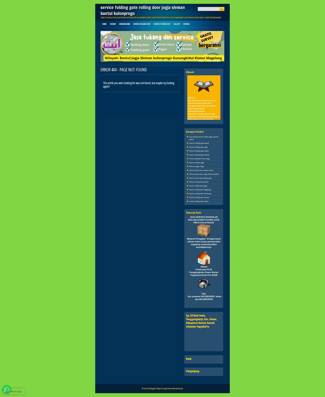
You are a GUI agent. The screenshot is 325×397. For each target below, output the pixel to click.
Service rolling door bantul (198, 182)
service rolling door (141, 24)
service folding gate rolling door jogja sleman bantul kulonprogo (143, 10)
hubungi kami (124, 24)
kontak (186, 24)
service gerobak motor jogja (199, 159)
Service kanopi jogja (196, 163)
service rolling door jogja (198, 186)
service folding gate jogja (198, 147)
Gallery (177, 24)
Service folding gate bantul (199, 143)
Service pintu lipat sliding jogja (200, 178)
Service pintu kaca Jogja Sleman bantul (203, 174)
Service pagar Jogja (196, 166)
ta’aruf (113, 24)
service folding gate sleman (199, 155)
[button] (14, 391)
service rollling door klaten (198, 201)
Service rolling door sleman (199, 197)
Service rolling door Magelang (200, 190)
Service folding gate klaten (199, 151)
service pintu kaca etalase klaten (201, 170)
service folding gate (162, 24)
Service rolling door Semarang (200, 194)
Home (104, 24)
